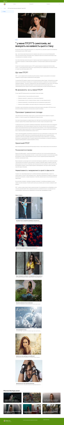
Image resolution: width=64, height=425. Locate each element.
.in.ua (5, 1)
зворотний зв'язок (46, 419)
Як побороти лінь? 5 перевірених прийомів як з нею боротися (27, 220)
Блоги (5, 8)
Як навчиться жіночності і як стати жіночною (24, 302)
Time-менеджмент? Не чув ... (21, 329)
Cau (5, 4)
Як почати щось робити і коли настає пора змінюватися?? (26, 247)
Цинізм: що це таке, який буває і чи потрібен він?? (25, 356)
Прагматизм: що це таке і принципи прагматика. (25, 383)
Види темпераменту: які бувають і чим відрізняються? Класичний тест (29, 276)
